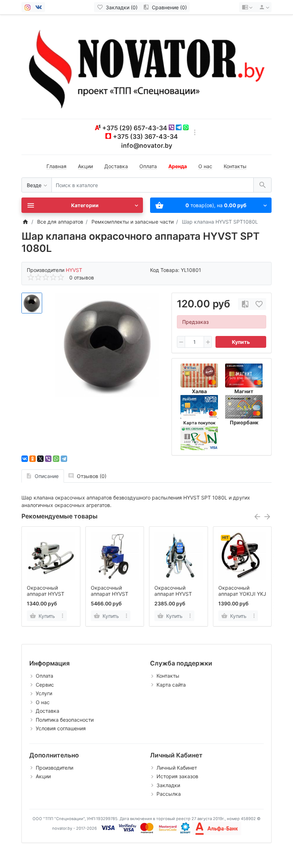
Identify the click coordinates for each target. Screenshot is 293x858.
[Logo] (146, 66)
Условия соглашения (61, 728)
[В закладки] (259, 304)
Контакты (235, 166)
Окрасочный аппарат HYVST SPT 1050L (109, 594)
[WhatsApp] (56, 458)
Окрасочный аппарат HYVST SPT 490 (173, 594)
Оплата (148, 166)
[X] (40, 458)
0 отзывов (81, 277)
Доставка (116, 166)
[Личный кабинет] (263, 7)
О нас (205, 166)
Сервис (45, 685)
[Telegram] (64, 458)
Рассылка (169, 794)
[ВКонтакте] (24, 458)
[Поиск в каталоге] (262, 185)
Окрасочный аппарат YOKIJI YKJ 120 (242, 594)
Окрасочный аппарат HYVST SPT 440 (45, 594)
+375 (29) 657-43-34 (134, 128)
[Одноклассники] (32, 458)
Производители (54, 768)
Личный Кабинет (177, 768)
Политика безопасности (65, 720)
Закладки (168, 785)
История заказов (177, 776)
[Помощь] (247, 7)
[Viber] (48, 458)
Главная (56, 166)
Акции (85, 166)
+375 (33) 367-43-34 (145, 136)
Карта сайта (171, 685)
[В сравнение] (245, 304)
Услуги (44, 693)
